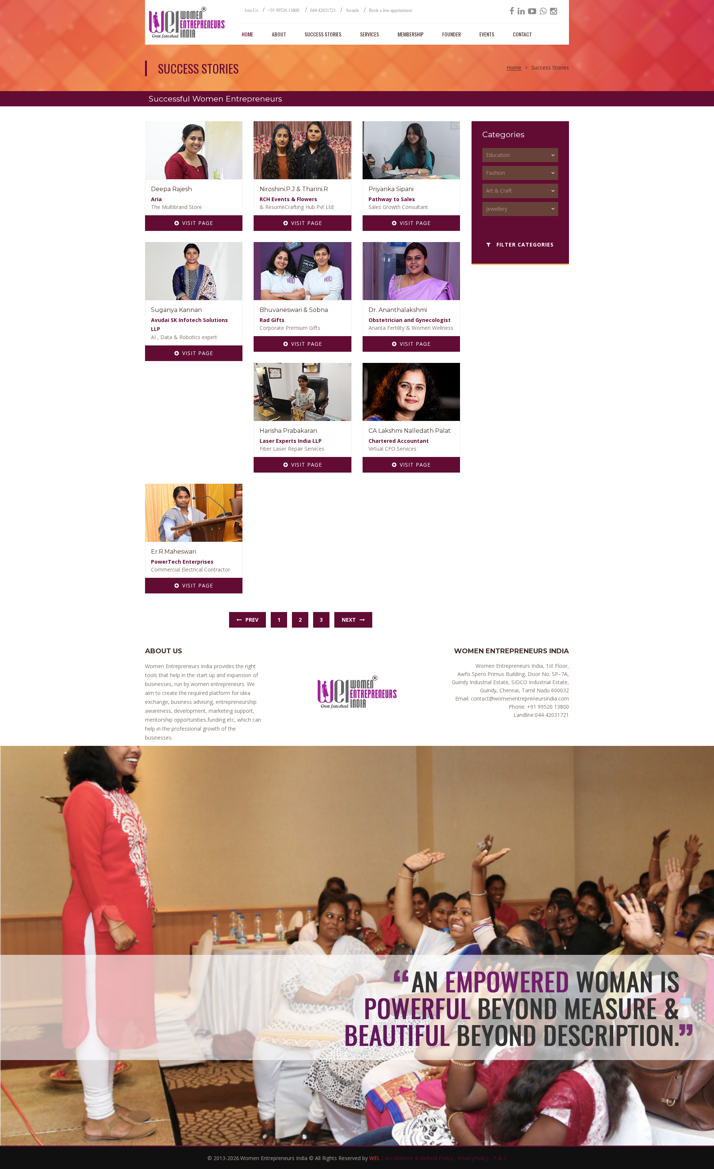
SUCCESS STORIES (323, 34)
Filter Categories (524, 244)
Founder (451, 34)
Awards (352, 10)
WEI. (375, 1158)
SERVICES (369, 34)
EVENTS (486, 34)
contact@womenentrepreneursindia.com (519, 698)
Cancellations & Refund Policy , (419, 1158)
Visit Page (197, 222)
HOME (247, 34)
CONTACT (522, 34)
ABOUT (279, 34)
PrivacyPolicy (473, 1158)
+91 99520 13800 (284, 10)
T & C (500, 1158)
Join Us (251, 10)
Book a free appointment (390, 10)
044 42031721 (323, 10)
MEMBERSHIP (411, 34)
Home (513, 68)
